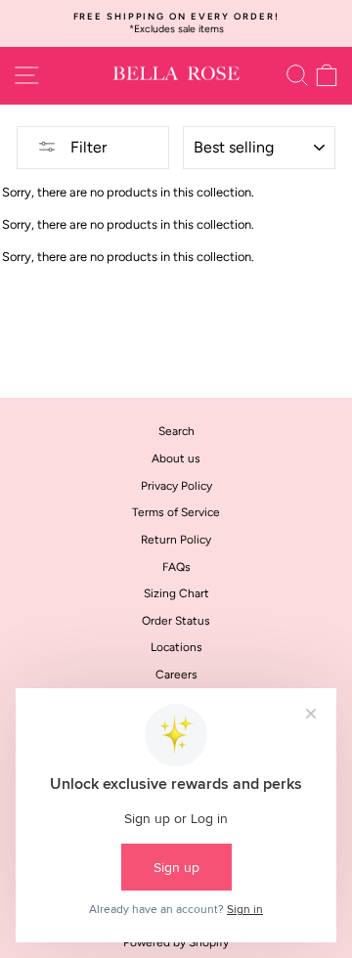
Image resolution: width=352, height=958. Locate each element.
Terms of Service (176, 512)
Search (176, 431)
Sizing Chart (176, 593)
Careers (176, 674)
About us (176, 458)
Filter (86, 147)
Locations (176, 647)
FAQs (176, 567)
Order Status (176, 621)
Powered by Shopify (176, 942)
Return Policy (176, 539)
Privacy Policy (176, 486)
